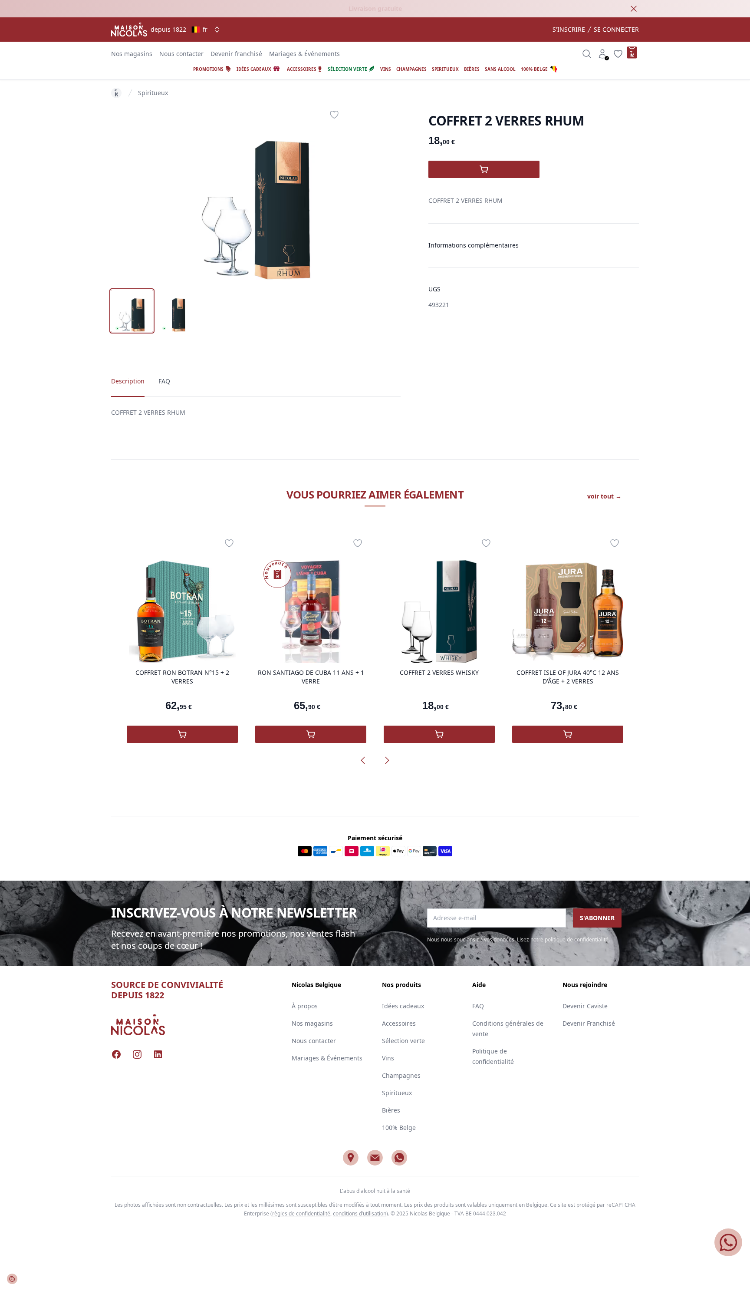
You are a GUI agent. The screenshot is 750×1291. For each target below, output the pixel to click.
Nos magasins (131, 54)
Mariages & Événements (304, 54)
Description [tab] (128, 381)
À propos (305, 1006)
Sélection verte (403, 1041)
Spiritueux (153, 93)
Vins (388, 1058)
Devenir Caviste (585, 1006)
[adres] (351, 1158)
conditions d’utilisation (359, 1213)
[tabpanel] (256, 193)
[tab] (132, 311)
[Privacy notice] (12, 1279)
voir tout (604, 496)
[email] (375, 1158)
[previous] (362, 760)
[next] (387, 760)
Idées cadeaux (403, 1006)
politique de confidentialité (577, 939)
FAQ (478, 1006)
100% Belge (399, 1127)
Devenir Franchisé (588, 1023)
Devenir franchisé (236, 54)
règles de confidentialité (301, 1213)
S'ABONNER (597, 918)
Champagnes (401, 1075)
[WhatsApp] (399, 1158)
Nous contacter (181, 54)
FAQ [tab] (164, 381)
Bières (391, 1110)
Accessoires (399, 1023)
